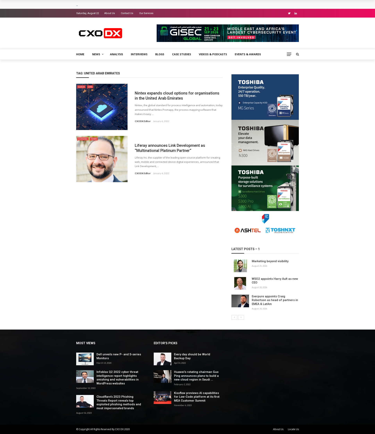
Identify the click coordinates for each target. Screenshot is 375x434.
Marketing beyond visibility (270, 261)
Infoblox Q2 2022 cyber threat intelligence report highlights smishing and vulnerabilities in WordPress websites (117, 377)
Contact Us (127, 13)
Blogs (159, 54)
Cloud (81, 87)
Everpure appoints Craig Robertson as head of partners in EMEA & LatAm (275, 300)
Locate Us (293, 429)
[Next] (241, 317)
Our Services (146, 13)
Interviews (139, 54)
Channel (83, 139)
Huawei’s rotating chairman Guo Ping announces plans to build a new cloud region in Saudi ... (196, 375)
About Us (109, 13)
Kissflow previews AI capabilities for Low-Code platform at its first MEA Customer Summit (197, 396)
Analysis (116, 54)
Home (80, 54)
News (96, 54)
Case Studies (181, 54)
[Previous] (234, 317)
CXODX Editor (143, 121)
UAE (90, 87)
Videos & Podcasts (213, 54)
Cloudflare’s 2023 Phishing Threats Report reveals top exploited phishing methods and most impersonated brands (118, 402)
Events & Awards (248, 54)
